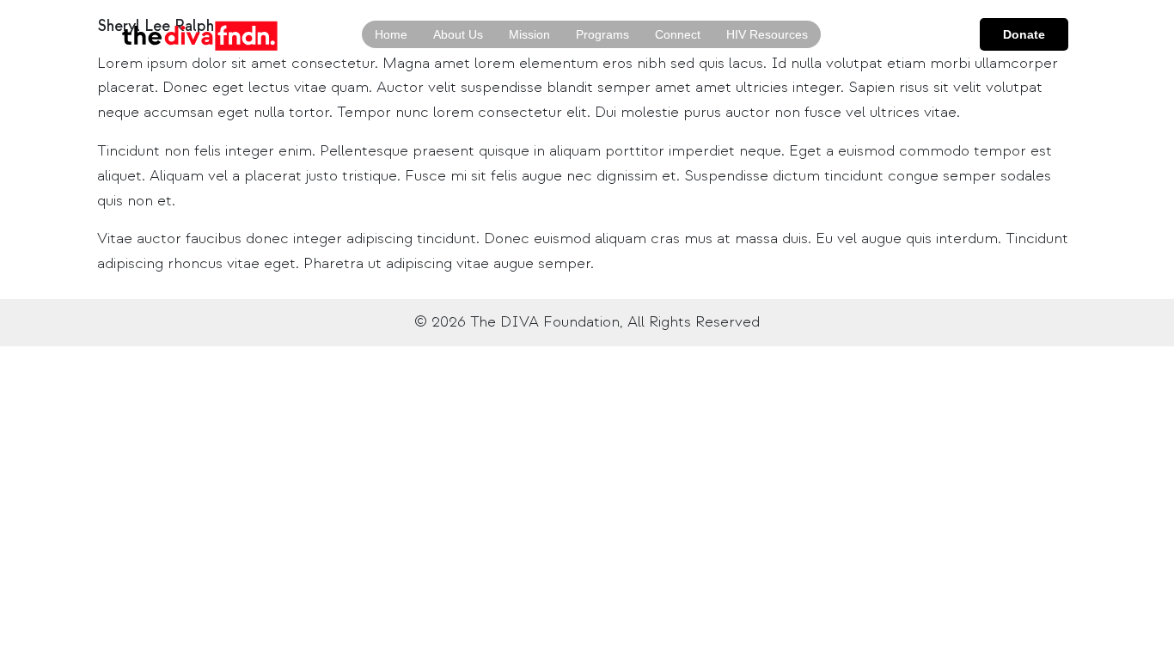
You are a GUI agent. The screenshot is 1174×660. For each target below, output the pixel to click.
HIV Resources (767, 34)
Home (391, 34)
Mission (529, 34)
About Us (458, 34)
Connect (677, 34)
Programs (602, 34)
